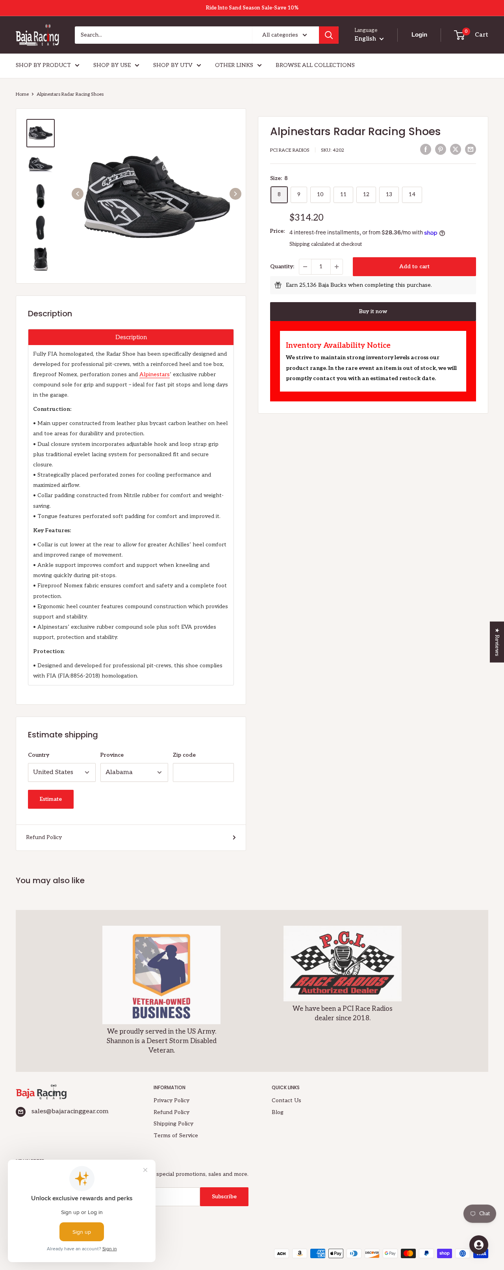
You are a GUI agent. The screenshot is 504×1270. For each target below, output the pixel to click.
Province (112, 755)
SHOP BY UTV (173, 65)
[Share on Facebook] (425, 149)
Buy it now (373, 311)
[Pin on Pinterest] (440, 149)
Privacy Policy (171, 1100)
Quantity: (282, 266)
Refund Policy (44, 837)
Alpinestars (154, 374)
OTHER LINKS (234, 65)
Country (38, 755)
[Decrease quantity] (305, 266)
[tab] (131, 337)
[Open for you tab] (478, 1244)
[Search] (329, 35)
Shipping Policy (173, 1123)
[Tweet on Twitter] (455, 149)
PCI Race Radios (289, 150)
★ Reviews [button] (497, 642)
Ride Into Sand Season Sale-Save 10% (252, 8)
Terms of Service (176, 1135)
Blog (278, 1112)
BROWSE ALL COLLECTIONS (315, 65)
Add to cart (414, 266)
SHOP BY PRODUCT (43, 65)
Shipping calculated (311, 244)
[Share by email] (470, 149)
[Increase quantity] (337, 266)
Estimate (51, 799)
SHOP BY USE (112, 65)
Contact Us (286, 1100)
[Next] (235, 194)
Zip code (184, 755)
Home (22, 94)
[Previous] (77, 194)
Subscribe (224, 1196)
